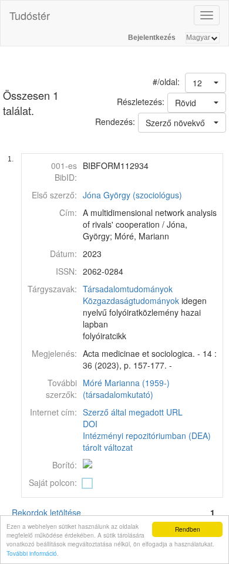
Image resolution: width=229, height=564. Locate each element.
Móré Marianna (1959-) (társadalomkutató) (126, 388)
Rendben (187, 529)
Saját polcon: (53, 482)
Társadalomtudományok (128, 289)
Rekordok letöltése (46, 512)
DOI (90, 424)
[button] (205, 83)
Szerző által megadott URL (133, 412)
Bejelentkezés (152, 37)
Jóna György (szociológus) (132, 195)
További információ (31, 553)
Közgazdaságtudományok (131, 300)
